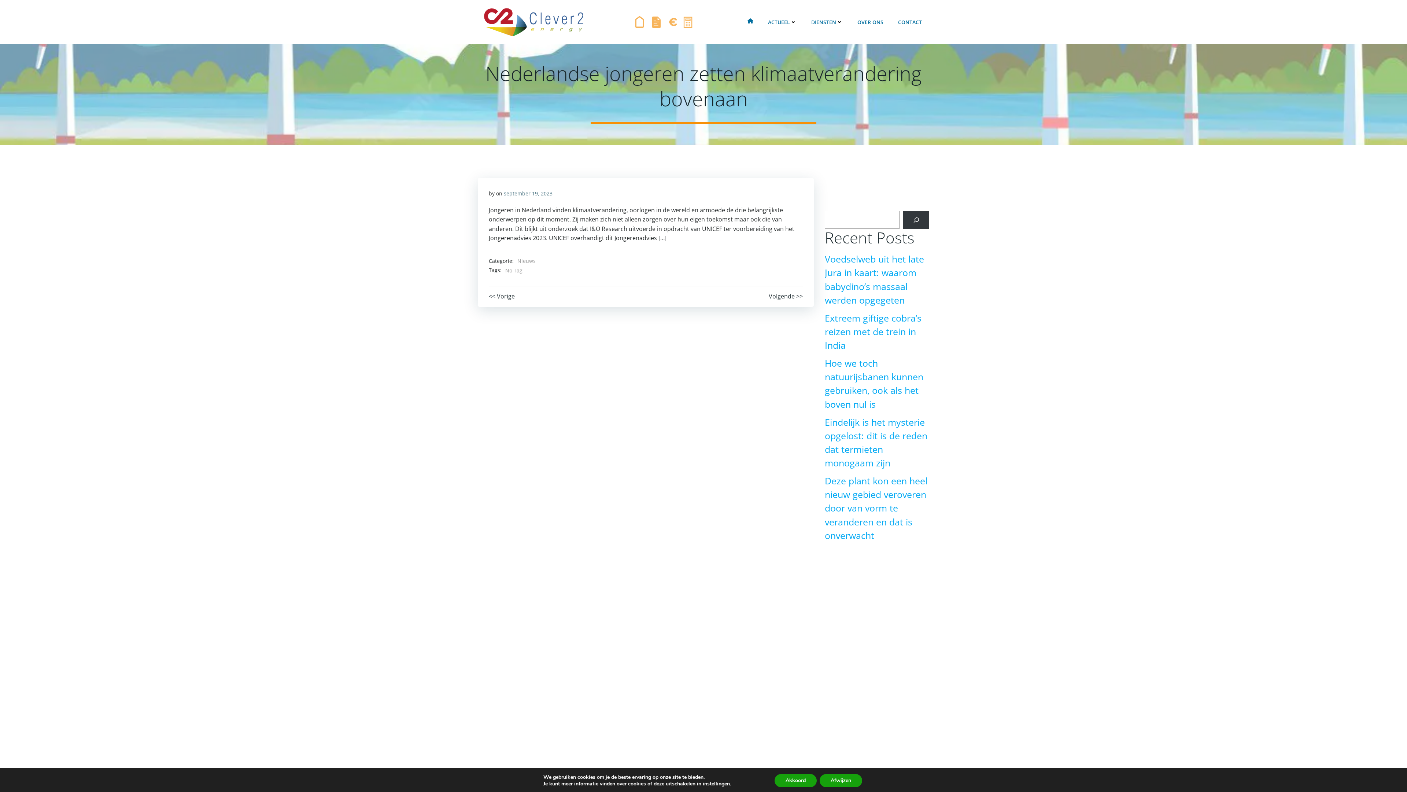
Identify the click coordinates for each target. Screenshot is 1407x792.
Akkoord (796, 780)
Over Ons (870, 22)
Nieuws (526, 260)
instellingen (716, 784)
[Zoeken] (916, 220)
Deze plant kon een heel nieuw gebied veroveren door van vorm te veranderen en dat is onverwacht (876, 508)
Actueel (779, 22)
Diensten (823, 22)
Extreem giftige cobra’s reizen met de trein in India (873, 331)
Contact (910, 22)
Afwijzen (841, 780)
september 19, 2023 (528, 193)
